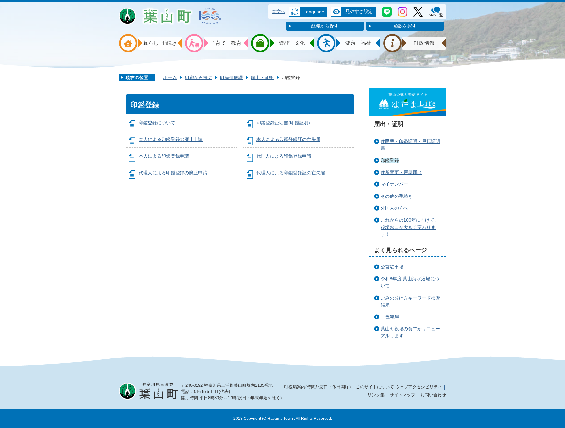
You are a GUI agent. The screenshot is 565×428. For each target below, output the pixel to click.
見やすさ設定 (359, 11)
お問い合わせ (433, 394)
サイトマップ (402, 394)
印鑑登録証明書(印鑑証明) (283, 122)
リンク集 (376, 394)
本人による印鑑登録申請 (164, 156)
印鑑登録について (157, 122)
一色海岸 (390, 316)
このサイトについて (375, 387)
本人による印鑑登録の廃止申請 (171, 139)
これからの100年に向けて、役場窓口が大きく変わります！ (410, 227)
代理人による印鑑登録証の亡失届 (290, 172)
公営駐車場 (392, 266)
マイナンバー (394, 184)
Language (313, 11)
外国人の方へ (394, 208)
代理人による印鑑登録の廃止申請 (173, 172)
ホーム (170, 77)
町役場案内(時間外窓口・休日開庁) (317, 387)
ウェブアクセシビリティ (418, 387)
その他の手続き (397, 196)
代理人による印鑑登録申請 (283, 156)
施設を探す (405, 25)
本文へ (278, 11)
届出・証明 (262, 77)
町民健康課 (231, 77)
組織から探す (325, 25)
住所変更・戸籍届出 (401, 172)
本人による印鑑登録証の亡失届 (288, 139)
